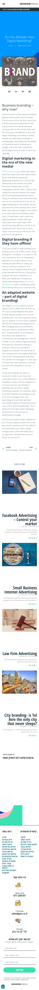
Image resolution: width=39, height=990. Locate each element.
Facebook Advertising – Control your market (19, 519)
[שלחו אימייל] (19, 903)
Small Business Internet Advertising (20, 590)
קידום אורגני (26, 849)
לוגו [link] (13, 978)
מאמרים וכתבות (9, 861)
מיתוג (23, 837)
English (5, 873)
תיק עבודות (7, 839)
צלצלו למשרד (19, 893)
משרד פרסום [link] (26, 978)
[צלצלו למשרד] (19, 885)
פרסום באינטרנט (9, 849)
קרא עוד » (32, 537)
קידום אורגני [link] (7, 978)
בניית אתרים (7, 842)
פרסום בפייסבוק (9, 854)
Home (4, 9)
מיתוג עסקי (7, 844)
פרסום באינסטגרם (10, 856)
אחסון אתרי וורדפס (29, 844)
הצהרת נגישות (27, 856)
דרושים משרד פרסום (8, 867)
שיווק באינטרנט (8, 847)
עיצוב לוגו (25, 854)
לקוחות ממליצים (9, 870)
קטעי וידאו (6, 863)
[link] (32, 980)
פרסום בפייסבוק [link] (15, 980)
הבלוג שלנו (7, 859)
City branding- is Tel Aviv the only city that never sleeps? (20, 719)
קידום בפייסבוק (27, 851)
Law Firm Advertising (20, 653)
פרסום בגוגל (7, 851)
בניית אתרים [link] (18, 978)
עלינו (4, 837)
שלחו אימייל (19, 911)
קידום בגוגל (26, 847)
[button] (3, 4)
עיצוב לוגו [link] (33, 978)
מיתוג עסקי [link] (7, 980)
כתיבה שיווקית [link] (24, 980)
